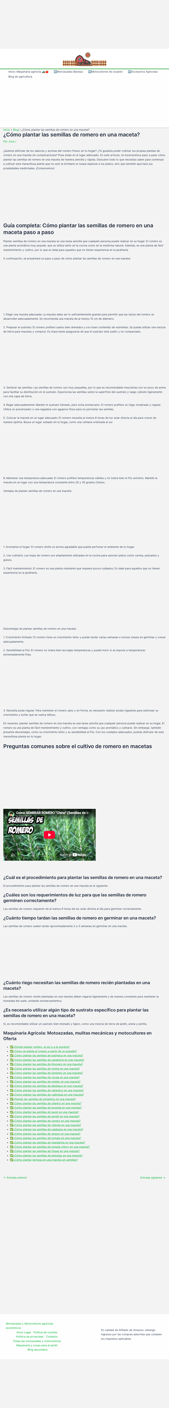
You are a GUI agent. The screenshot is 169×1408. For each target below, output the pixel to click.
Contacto (52, 1336)
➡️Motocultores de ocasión (105, 71)
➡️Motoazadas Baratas (68, 71)
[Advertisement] (84, 24)
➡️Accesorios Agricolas (143, 71)
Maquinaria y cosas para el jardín (37, 1345)
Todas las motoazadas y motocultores (37, 1341)
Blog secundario (38, 1349)
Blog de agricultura (20, 76)
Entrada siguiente (152, 1177)
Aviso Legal (24, 1332)
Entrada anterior (15, 1177)
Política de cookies (45, 1332)
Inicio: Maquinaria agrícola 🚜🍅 (28, 71)
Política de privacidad (29, 1336)
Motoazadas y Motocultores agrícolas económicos (29, 1325)
